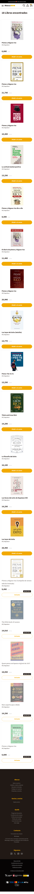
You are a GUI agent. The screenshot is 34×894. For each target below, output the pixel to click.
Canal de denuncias (16, 821)
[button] (27, 5)
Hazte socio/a (16, 802)
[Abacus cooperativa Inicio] (10, 6)
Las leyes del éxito (8, 539)
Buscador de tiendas (17, 787)
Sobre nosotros (16, 783)
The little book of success (11, 622)
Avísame (17, 595)
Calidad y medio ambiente (16, 785)
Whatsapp (16, 836)
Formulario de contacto (16, 834)
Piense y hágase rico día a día (12, 208)
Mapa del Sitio (17, 861)
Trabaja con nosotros (16, 789)
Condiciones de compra (16, 815)
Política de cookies (16, 819)
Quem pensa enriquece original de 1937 (16, 663)
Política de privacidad (16, 817)
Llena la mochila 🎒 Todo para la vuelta (17, 1)
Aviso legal (16, 823)
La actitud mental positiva (11, 167)
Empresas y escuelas (17, 791)
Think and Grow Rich (9, 415)
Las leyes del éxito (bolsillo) (12, 332)
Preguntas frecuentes (16, 813)
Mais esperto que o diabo (11, 705)
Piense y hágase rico (9, 43)
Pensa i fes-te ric (8, 374)
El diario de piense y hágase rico (13, 250)
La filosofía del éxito (9, 456)
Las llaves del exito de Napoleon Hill (15, 498)
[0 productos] (31, 6)
